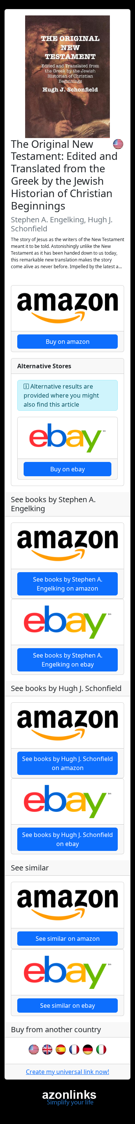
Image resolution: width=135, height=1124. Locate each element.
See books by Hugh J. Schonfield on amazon (67, 763)
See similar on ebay (67, 1005)
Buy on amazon (68, 341)
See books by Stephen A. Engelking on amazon (67, 583)
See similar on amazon (68, 938)
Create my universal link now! (67, 1072)
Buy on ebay (67, 469)
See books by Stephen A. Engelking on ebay (67, 659)
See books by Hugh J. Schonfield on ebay (67, 839)
